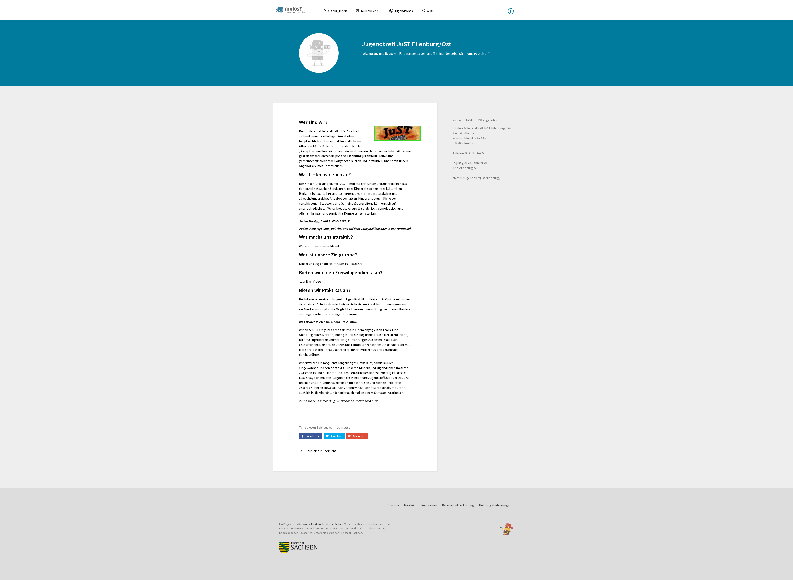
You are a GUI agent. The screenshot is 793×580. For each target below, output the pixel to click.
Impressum (429, 505)
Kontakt (457, 120)
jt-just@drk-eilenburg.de (470, 163)
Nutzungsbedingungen (495, 505)
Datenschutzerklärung (458, 505)
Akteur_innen (337, 11)
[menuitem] (333, 11)
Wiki (429, 11)
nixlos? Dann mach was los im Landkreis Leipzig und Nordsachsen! (292, 10)
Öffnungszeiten (487, 120)
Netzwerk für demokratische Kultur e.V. (322, 524)
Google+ (359, 436)
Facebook (312, 436)
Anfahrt (470, 120)
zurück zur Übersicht (321, 451)
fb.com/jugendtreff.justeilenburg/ (476, 178)
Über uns (393, 505)
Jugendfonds (403, 11)
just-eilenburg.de (465, 168)
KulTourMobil (370, 11)
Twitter (336, 436)
